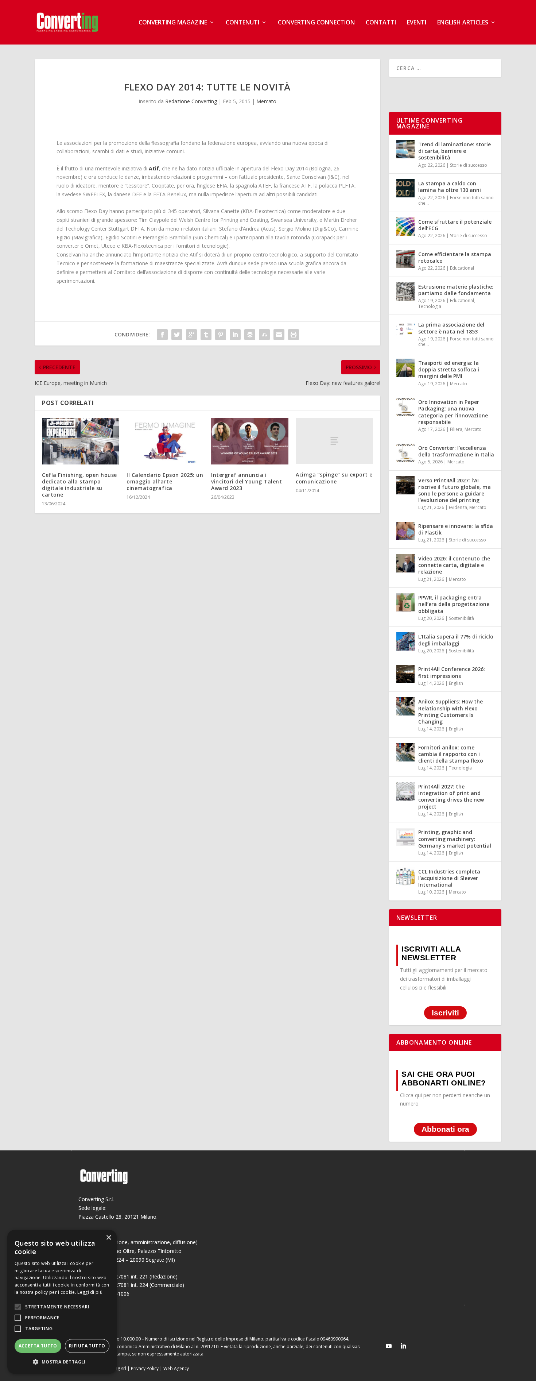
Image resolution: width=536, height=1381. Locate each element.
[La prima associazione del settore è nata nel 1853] (405, 329)
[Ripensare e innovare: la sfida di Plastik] (405, 531)
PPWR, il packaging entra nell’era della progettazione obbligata (453, 604)
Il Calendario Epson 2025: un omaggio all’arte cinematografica (165, 481)
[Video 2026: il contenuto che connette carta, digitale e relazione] (405, 563)
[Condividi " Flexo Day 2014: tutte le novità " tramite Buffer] (249, 334)
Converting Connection (316, 22)
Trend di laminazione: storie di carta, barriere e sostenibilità (454, 151)
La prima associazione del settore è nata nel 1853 (451, 328)
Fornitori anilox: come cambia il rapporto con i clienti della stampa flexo (450, 754)
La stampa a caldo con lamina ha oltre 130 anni (449, 186)
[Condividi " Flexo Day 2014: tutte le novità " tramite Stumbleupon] (264, 334)
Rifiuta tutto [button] (87, 1346)
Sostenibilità (461, 618)
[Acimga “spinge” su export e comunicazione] (334, 441)
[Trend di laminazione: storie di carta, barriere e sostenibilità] (405, 149)
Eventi (416, 22)
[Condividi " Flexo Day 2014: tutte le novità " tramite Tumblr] (206, 334)
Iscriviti (445, 1013)
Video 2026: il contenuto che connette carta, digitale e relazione (454, 565)
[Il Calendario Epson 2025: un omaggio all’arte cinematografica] (165, 441)
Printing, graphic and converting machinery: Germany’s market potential (454, 839)
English (456, 683)
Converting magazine (173, 22)
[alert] (62, 1302)
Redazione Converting (191, 101)
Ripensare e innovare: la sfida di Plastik (455, 529)
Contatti (381, 22)
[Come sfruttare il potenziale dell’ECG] (405, 226)
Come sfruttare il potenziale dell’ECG (455, 225)
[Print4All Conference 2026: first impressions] (405, 674)
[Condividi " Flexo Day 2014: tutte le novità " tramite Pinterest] (220, 334)
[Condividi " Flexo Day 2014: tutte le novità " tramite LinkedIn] (235, 334)
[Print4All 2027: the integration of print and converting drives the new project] (405, 791)
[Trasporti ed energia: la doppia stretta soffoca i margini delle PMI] (405, 368)
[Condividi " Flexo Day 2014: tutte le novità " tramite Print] (293, 334)
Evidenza (458, 507)
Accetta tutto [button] (38, 1346)
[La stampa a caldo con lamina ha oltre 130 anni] (405, 188)
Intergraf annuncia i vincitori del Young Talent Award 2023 (246, 481)
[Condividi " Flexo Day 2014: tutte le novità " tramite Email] (279, 334)
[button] (62, 1362)
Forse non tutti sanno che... (456, 200)
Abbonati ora (445, 1129)
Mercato (266, 101)
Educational (462, 268)
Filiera (456, 429)
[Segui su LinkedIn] (403, 1346)
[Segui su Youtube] (389, 1346)
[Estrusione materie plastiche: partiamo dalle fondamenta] (405, 291)
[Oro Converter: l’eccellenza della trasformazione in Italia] (405, 453)
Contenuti (242, 22)
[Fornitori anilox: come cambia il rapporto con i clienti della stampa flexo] (405, 752)
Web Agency (176, 1368)
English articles (462, 22)
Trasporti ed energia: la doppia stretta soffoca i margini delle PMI (448, 369)
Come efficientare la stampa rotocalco (454, 257)
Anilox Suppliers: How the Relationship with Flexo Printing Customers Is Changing (450, 711)
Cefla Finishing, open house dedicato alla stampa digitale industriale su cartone (79, 484)
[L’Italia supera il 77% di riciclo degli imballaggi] (405, 641)
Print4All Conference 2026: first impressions (451, 672)
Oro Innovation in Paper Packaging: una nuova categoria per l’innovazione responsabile (453, 411)
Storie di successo (468, 165)
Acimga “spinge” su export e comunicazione (334, 478)
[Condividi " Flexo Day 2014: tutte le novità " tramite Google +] (191, 334)
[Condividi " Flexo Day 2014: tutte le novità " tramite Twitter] (177, 334)
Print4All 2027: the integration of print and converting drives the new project (451, 796)
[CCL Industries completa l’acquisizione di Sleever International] (405, 876)
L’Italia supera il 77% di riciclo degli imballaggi (455, 640)
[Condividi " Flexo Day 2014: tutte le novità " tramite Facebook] (162, 334)
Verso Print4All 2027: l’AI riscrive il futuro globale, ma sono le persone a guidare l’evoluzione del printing (454, 490)
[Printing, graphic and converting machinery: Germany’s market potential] (405, 837)
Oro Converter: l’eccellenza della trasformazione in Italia (456, 451)
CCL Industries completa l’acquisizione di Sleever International (449, 878)
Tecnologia (429, 306)
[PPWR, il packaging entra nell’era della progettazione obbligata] (405, 602)
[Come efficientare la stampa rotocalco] (405, 259)
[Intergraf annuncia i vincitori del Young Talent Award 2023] (249, 441)
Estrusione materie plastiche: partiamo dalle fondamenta (455, 290)
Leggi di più (89, 1292)
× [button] (108, 1238)
